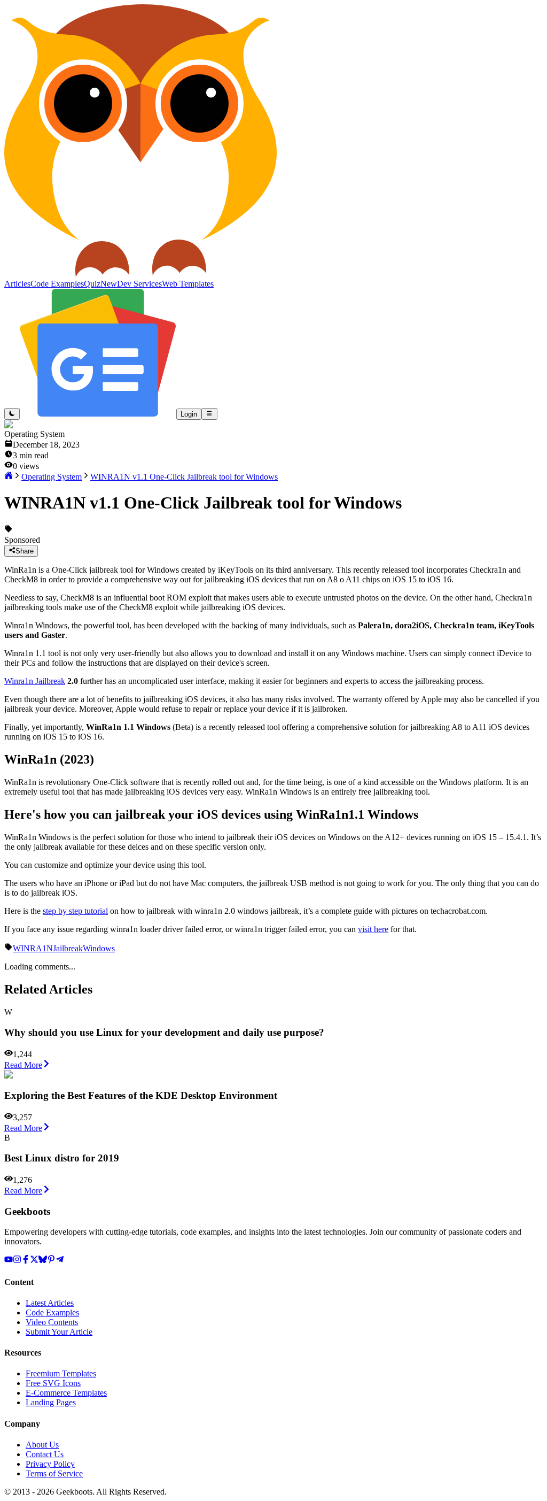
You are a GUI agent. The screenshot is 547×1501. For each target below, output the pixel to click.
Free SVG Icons (53, 1383)
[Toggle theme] (12, 414)
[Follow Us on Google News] (98, 413)
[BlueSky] (42, 1260)
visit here (373, 929)
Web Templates (188, 283)
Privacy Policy (50, 1463)
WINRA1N (33, 948)
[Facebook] (25, 1260)
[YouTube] (8, 1260)
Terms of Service (54, 1473)
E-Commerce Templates (66, 1392)
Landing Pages (51, 1402)
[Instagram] (17, 1260)
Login (189, 414)
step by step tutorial (75, 910)
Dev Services (139, 283)
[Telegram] (60, 1260)
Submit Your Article (59, 1331)
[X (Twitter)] (34, 1260)
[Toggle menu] (209, 414)
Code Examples (52, 1312)
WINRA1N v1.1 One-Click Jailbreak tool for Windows (184, 476)
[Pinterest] (51, 1260)
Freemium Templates (61, 1373)
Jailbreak (68, 948)
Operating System (51, 476)
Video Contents (52, 1322)
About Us (42, 1444)
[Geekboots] (140, 274)
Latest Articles (50, 1302)
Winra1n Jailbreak (34, 681)
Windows (99, 948)
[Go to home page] (8, 476)
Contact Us (45, 1454)
